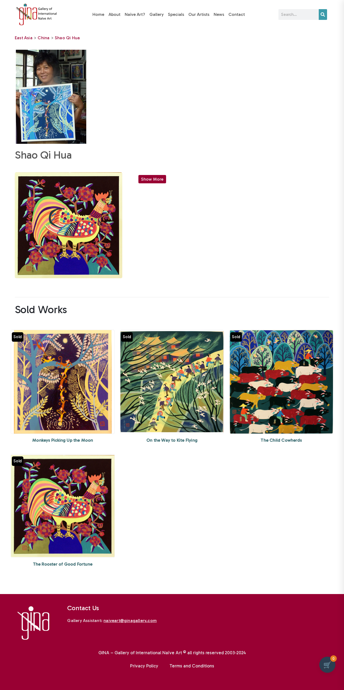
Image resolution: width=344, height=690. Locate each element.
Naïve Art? (135, 14)
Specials (176, 14)
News (219, 14)
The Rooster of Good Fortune (62, 564)
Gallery (156, 14)
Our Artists (198, 14)
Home (98, 14)
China (43, 37)
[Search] (323, 14)
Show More (152, 179)
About (114, 14)
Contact (236, 14)
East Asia (24, 37)
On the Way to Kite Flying (172, 440)
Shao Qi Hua (67, 37)
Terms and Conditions (192, 665)
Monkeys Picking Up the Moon (62, 440)
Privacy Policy (144, 665)
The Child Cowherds (281, 440)
